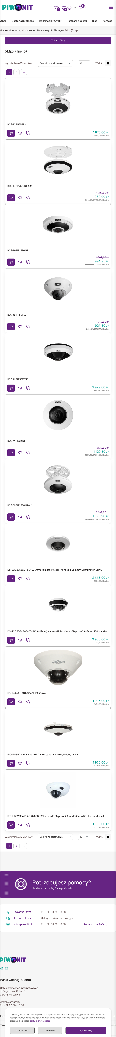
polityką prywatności (40, 1020)
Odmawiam (22, 1030)
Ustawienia (50, 1030)
